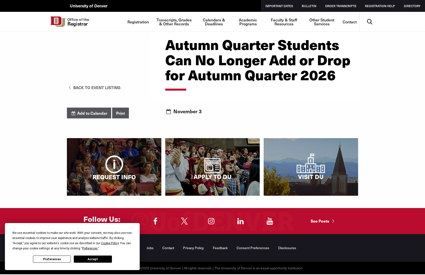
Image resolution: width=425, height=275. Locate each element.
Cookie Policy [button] (110, 243)
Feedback (220, 247)
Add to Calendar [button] (91, 113)
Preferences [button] (90, 248)
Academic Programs (248, 21)
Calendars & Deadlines (214, 21)
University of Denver (88, 5)
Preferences (52, 259)
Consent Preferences (253, 247)
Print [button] (120, 113)
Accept (93, 259)
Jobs (150, 247)
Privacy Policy (193, 247)
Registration (138, 21)
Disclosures (287, 247)
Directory (412, 6)
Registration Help (380, 6)
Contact (350, 21)
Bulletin (309, 6)
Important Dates (279, 6)
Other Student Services (321, 21)
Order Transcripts (340, 6)
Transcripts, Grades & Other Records (174, 21)
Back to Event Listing (96, 87)
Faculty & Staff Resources (284, 21)
